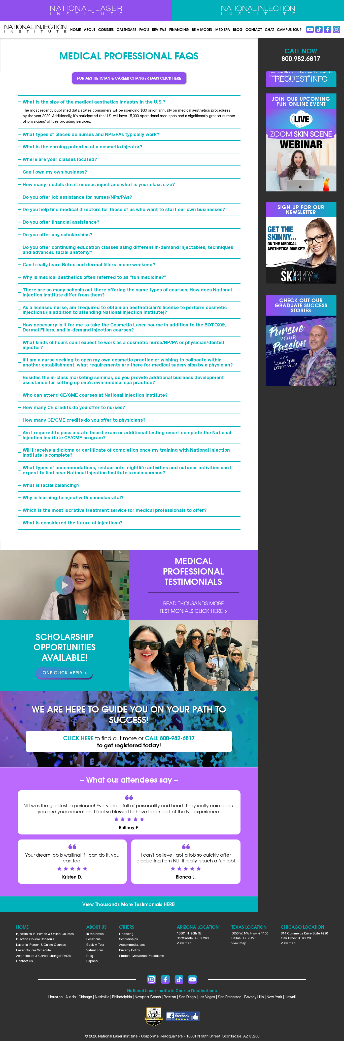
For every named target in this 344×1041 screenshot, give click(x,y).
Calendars (126, 29)
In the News (95, 934)
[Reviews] (193, 585)
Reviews (159, 29)
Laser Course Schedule (33, 950)
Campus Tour (289, 29)
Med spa (222, 29)
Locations (93, 939)
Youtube (310, 29)
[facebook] (183, 1017)
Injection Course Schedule (35, 939)
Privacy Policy (297, 76)
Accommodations (132, 945)
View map (184, 943)
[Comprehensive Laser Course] (86, 10)
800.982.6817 (301, 58)
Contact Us (24, 961)
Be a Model (202, 29)
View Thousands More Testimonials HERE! (129, 904)
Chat (269, 29)
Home (75, 29)
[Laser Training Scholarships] (64, 673)
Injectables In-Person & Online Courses (45, 934)
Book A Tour (95, 945)
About (89, 29)
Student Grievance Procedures (141, 956)
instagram (336, 29)
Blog (238, 29)
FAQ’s (144, 29)
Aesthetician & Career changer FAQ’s (43, 956)
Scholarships (128, 939)
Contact (254, 29)
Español (92, 961)
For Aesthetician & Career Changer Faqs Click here (129, 78)
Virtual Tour (94, 950)
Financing (179, 29)
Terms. (315, 76)
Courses (106, 29)
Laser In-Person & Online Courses (41, 945)
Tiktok (319, 29)
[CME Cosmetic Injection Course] (258, 10)
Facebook (327, 29)
